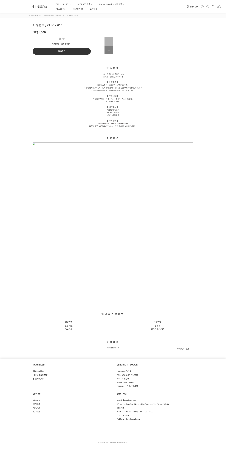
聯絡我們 (61, 51)
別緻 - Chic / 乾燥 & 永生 (69, 15)
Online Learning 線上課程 (111, 4)
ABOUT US (78, 9)
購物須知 (94, 9)
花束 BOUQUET (40, 15)
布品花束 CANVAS (53, 15)
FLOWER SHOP (63, 4)
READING (60, 9)
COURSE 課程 (84, 4)
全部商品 (30, 15)
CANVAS (120, 371)
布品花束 (127, 371)
